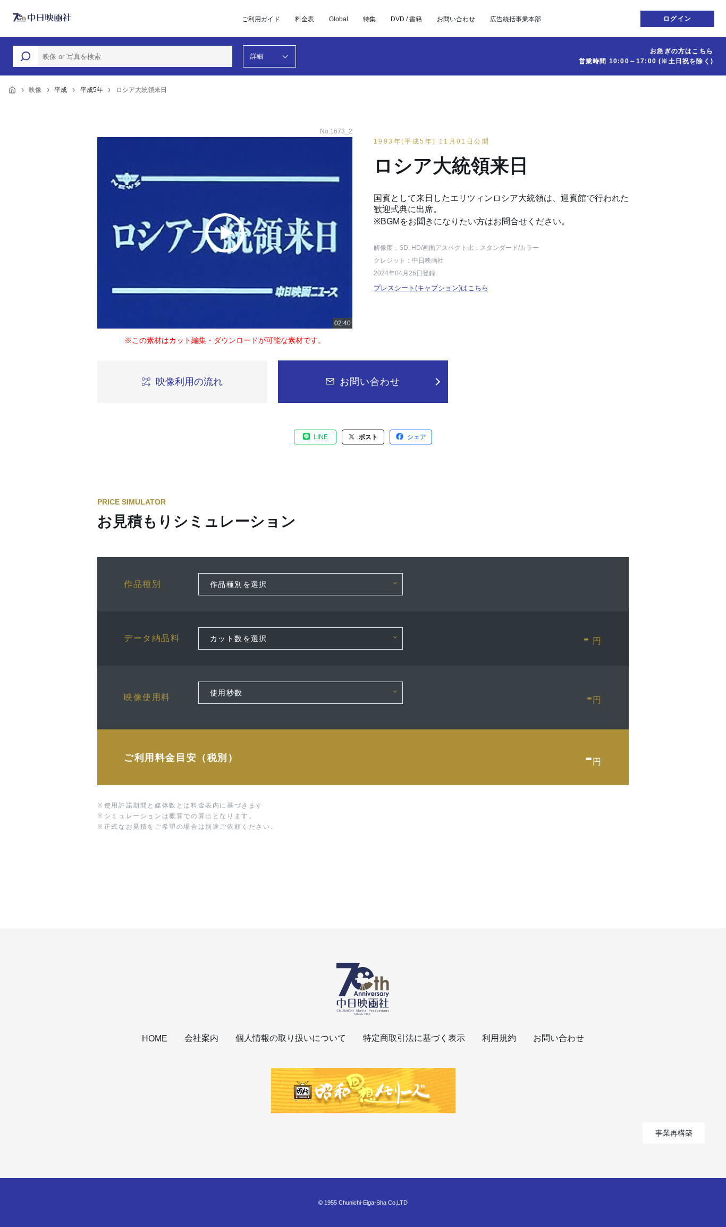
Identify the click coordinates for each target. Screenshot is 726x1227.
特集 (369, 19)
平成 (60, 90)
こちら (702, 51)
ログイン (677, 18)
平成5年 (91, 90)
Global (338, 19)
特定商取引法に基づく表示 (414, 1038)
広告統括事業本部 (515, 19)
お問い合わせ (456, 19)
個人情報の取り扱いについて (290, 1038)
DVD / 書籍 (406, 19)
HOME (154, 1038)
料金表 (304, 19)
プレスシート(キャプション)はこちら (431, 288)
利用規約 (499, 1038)
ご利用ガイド (261, 19)
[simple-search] (25, 56)
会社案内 (201, 1038)
